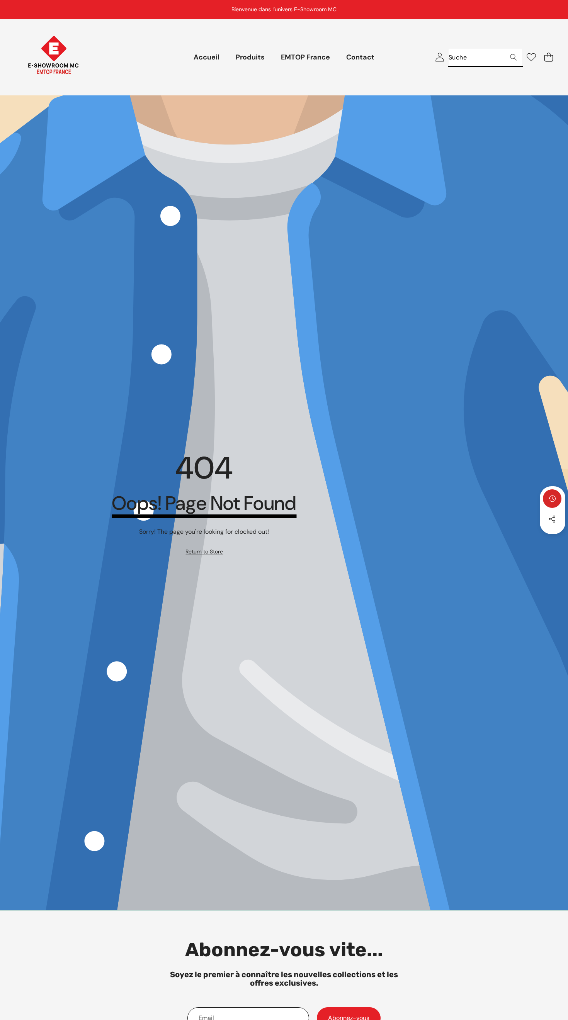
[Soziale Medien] (552, 519)
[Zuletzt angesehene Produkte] (552, 498)
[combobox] (485, 57)
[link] (204, 552)
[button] (543, 9)
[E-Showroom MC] (53, 57)
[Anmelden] (439, 57)
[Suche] (513, 57)
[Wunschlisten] (531, 57)
